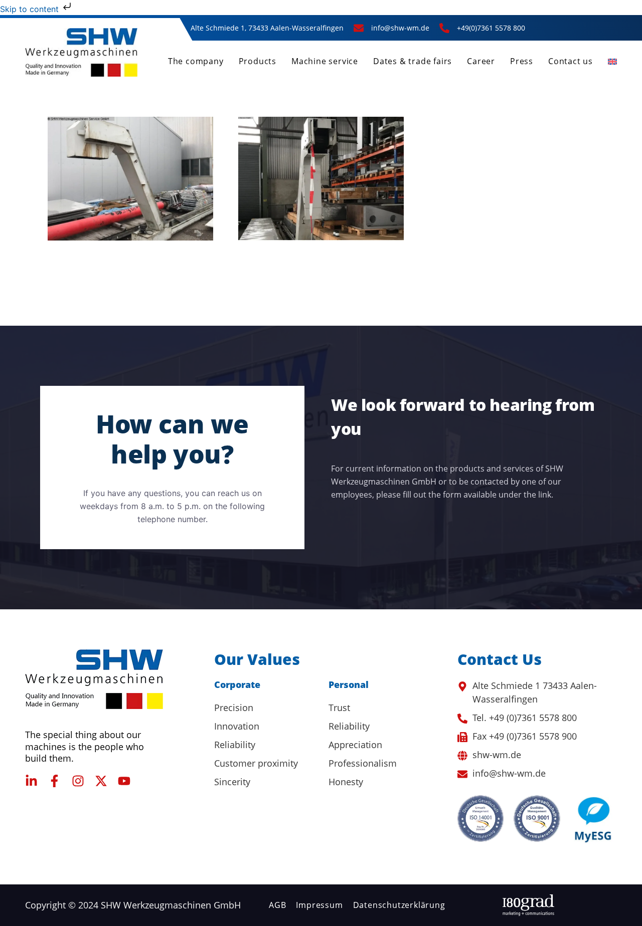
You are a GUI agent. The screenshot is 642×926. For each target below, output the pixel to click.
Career (481, 61)
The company (196, 61)
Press (521, 61)
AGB (277, 904)
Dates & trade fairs (412, 61)
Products (257, 61)
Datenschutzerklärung (399, 904)
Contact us (570, 61)
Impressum (319, 904)
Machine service (324, 61)
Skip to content (30, 9)
